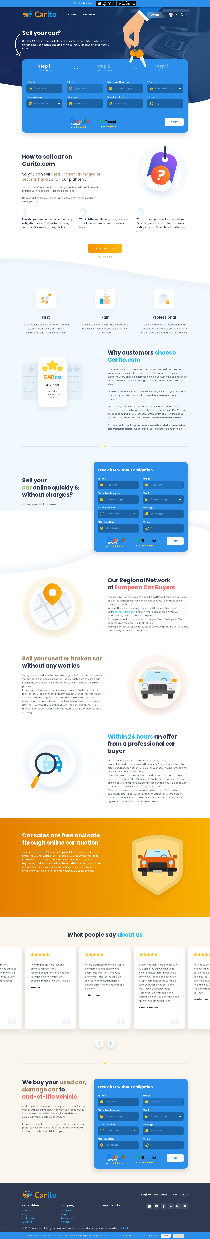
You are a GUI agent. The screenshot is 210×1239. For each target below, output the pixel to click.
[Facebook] (163, 1206)
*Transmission (34, 97)
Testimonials (29, 1218)
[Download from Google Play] (126, 3)
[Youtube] (156, 1206)
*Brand (30, 82)
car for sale (39, 852)
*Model (71, 82)
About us (27, 1210)
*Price (150, 97)
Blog (24, 1214)
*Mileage (72, 97)
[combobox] (165, 88)
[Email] (178, 1206)
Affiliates (27, 1221)
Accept (166, 1236)
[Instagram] (149, 1206)
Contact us (89, 14)
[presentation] (99, 1043)
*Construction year (118, 82)
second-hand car (123, 612)
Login (155, 14)
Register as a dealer (154, 1194)
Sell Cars (71, 14)
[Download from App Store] (106, 3)
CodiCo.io (124, 1228)
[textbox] (165, 88)
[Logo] (39, 14)
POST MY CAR (105, 248)
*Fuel (150, 82)
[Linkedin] (171, 1206)
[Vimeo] (185, 1206)
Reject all (178, 1236)
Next (174, 122)
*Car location (115, 97)
